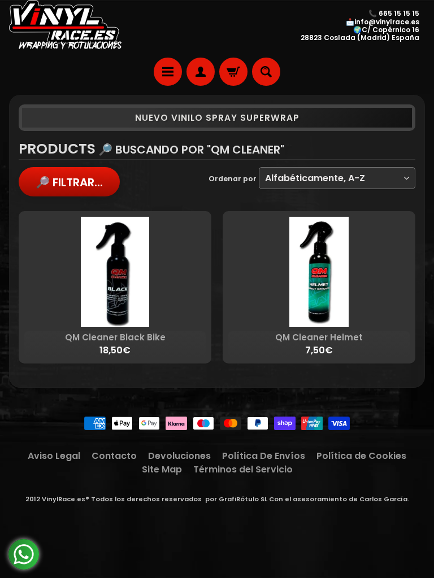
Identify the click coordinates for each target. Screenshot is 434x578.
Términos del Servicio (243, 469)
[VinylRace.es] (65, 26)
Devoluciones (179, 455)
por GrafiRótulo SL (236, 498)
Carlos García (383, 498)
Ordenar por (233, 178)
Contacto (114, 455)
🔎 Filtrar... (69, 182)
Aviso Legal (54, 455)
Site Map (162, 469)
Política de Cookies (361, 455)
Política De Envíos (263, 455)
